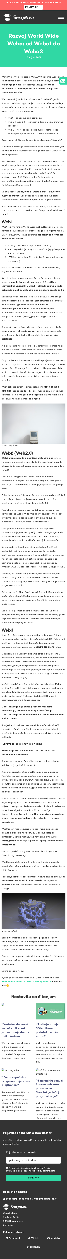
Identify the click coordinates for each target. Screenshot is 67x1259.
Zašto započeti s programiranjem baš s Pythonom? (16, 1081)
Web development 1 (13, 981)
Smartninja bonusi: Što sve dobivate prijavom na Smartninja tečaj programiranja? (50, 1088)
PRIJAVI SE (31, 7)
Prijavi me (33, 1177)
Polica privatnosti (13, 1232)
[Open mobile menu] (61, 17)
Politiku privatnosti (44, 1171)
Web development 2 (39, 981)
